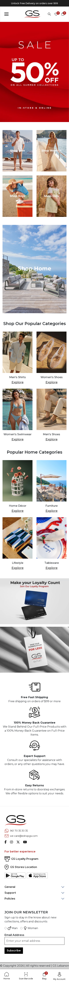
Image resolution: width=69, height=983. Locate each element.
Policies (10, 898)
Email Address (14, 935)
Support (10, 892)
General (10, 887)
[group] (34, 72)
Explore (18, 382)
